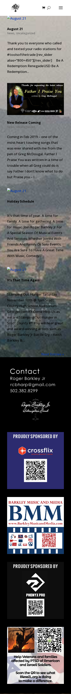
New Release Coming (24, 122)
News (10, 33)
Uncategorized (25, 33)
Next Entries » (52, 354)
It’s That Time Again (23, 280)
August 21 (15, 29)
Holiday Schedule (20, 201)
